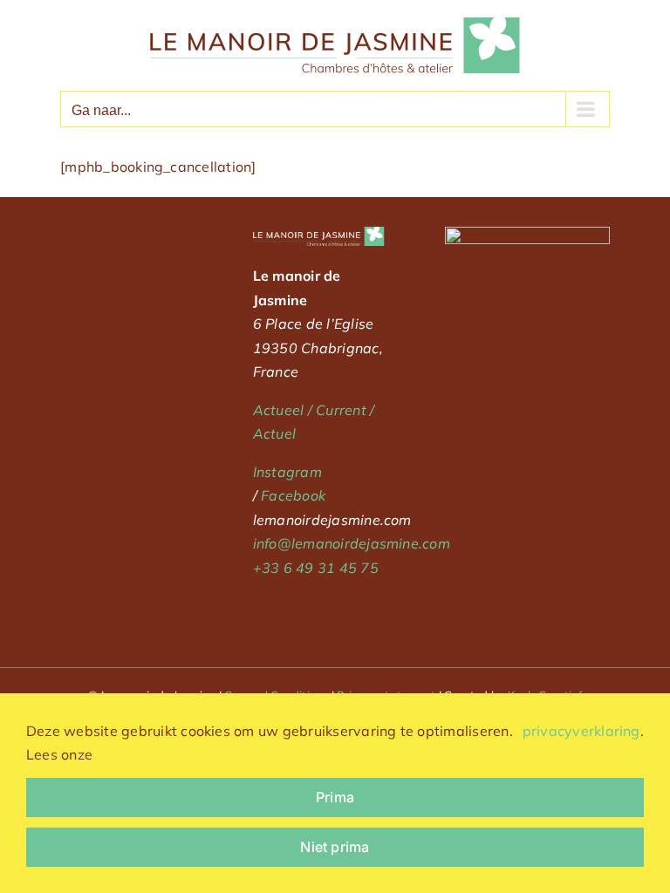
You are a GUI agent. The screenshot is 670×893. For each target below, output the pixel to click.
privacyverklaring (581, 731)
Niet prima (334, 847)
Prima (335, 797)
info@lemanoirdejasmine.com (351, 543)
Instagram (287, 472)
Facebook (293, 495)
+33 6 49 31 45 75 (316, 567)
